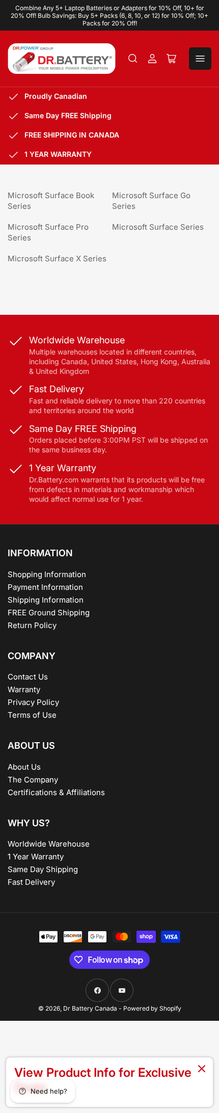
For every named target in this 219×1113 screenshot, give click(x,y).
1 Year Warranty (36, 856)
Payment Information (45, 587)
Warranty (24, 689)
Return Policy (32, 625)
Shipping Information (46, 600)
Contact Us (28, 677)
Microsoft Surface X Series (57, 258)
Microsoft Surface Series (158, 227)
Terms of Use (32, 715)
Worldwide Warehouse (49, 844)
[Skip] (202, 1069)
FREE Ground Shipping (49, 612)
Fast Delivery (31, 882)
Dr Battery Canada (90, 1008)
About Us (24, 767)
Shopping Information (47, 574)
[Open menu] (200, 58)
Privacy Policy (33, 702)
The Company (33, 779)
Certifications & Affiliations (56, 792)
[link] (109, 1082)
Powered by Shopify (152, 1008)
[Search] (133, 58)
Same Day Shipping (43, 869)
